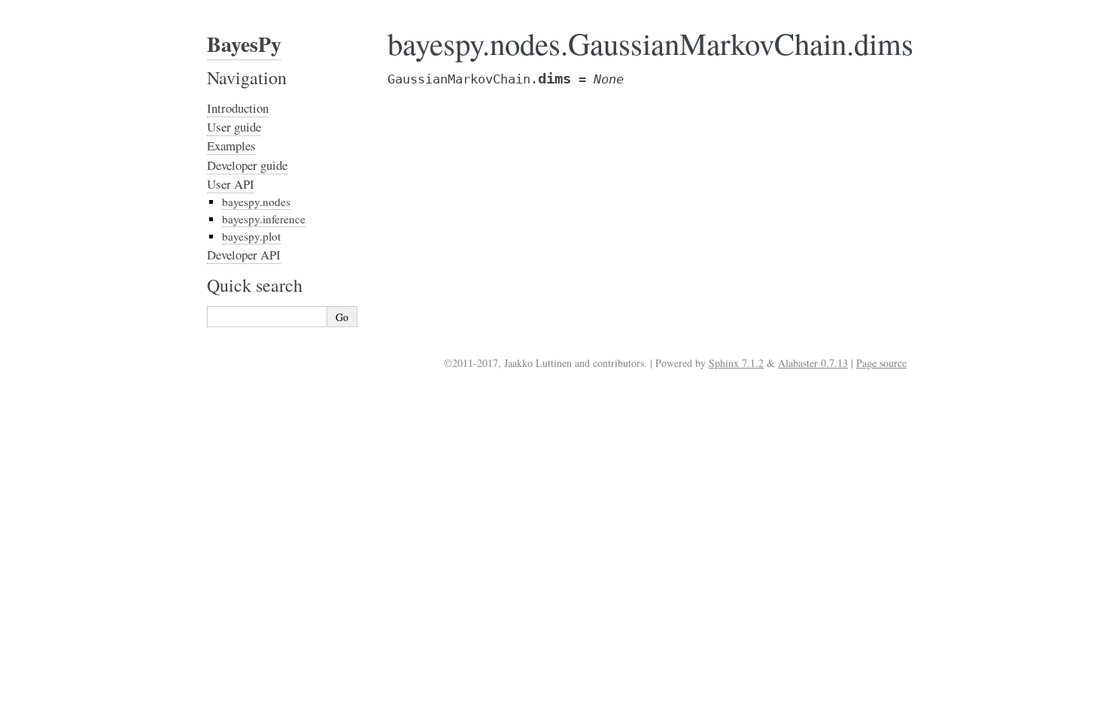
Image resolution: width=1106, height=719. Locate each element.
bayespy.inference (263, 218)
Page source (881, 363)
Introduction (238, 108)
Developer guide (247, 165)
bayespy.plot (251, 236)
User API (230, 184)
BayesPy (244, 44)
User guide (234, 126)
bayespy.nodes (256, 201)
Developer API (244, 254)
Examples (231, 145)
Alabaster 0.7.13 (813, 363)
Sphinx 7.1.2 (736, 363)
